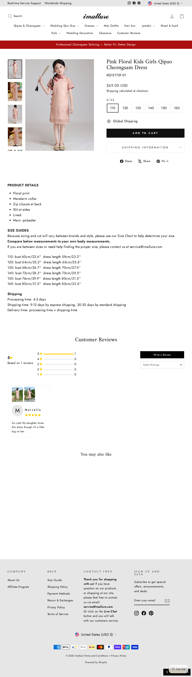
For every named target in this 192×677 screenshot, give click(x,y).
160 (177, 108)
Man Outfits (111, 26)
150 (164, 108)
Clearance (105, 33)
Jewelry (147, 26)
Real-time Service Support (24, 3)
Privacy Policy (56, 607)
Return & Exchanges (60, 600)
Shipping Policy (57, 587)
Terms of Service (57, 614)
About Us (14, 580)
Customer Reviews (128, 33)
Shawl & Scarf (169, 26)
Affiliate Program (18, 587)
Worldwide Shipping (58, 3)
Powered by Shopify (96, 662)
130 (138, 108)
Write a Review (162, 355)
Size (110, 100)
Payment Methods (58, 594)
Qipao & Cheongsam (28, 26)
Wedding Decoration (79, 33)
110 (112, 108)
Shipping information (145, 147)
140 (151, 108)
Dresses (90, 26)
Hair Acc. (130, 26)
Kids (55, 33)
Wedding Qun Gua (63, 26)
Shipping (112, 91)
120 (125, 108)
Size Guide (54, 580)
